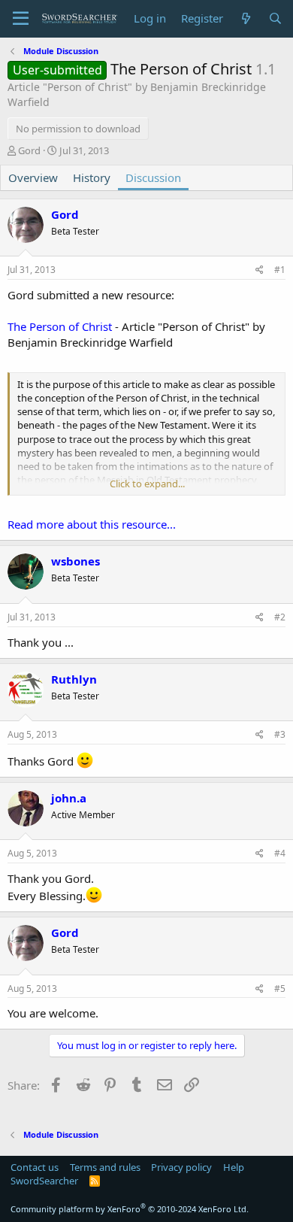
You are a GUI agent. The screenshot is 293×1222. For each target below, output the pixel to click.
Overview (33, 177)
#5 (279, 988)
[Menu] (20, 19)
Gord (29, 150)
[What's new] (245, 18)
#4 (279, 853)
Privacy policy (181, 1167)
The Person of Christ (60, 326)
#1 (279, 269)
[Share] (259, 270)
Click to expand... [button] (147, 483)
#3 (279, 734)
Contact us (35, 1167)
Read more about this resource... (92, 524)
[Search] (275, 18)
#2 (279, 617)
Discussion (153, 177)
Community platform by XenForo (130, 1208)
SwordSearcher (44, 1180)
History (91, 177)
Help (233, 1167)
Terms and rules (105, 1167)
